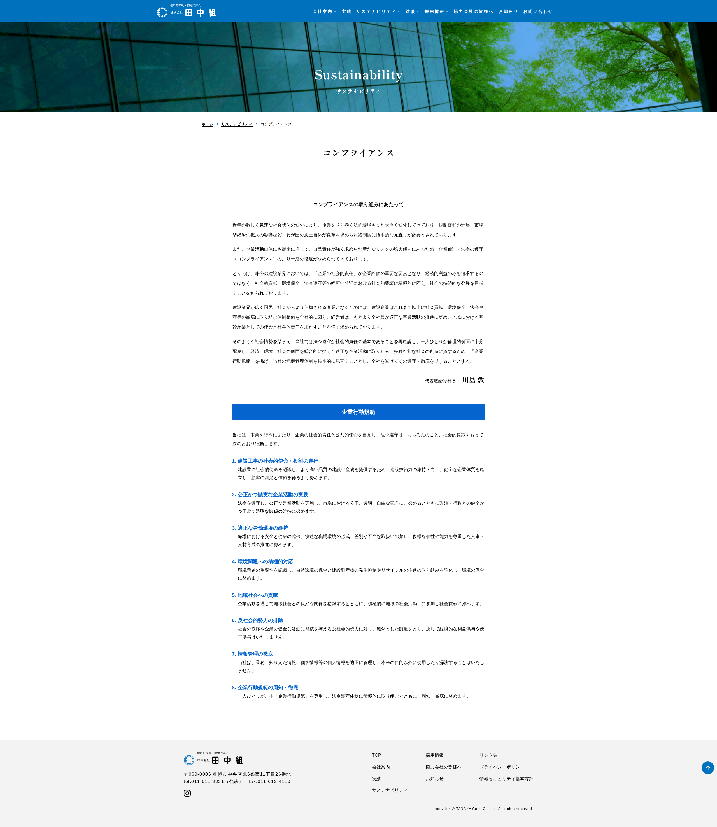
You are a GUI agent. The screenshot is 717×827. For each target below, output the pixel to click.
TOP (376, 755)
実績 (376, 778)
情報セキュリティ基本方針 (506, 778)
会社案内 (381, 767)
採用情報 (435, 755)
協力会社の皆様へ (444, 767)
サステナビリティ (237, 124)
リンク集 (488, 755)
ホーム (207, 124)
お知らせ (435, 778)
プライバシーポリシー (501, 767)
